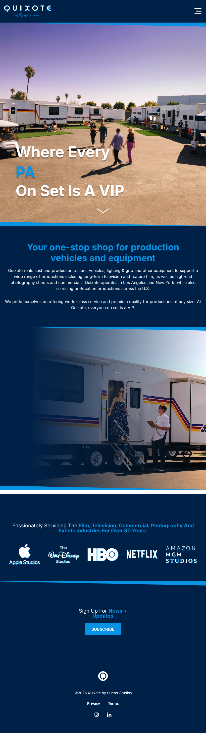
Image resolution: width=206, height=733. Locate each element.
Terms (113, 703)
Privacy (93, 703)
